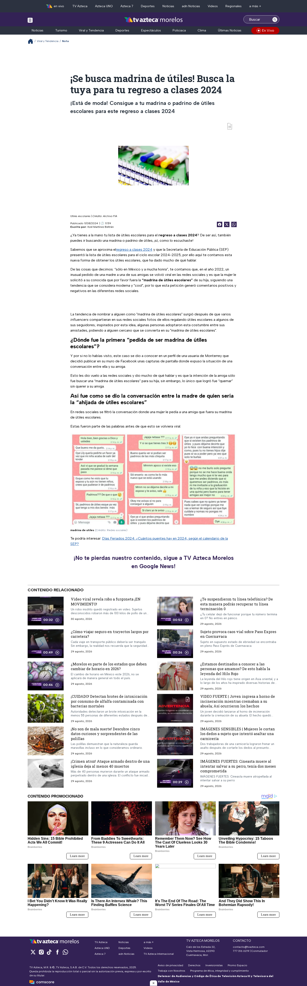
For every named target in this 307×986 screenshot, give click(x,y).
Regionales (233, 6)
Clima (202, 30)
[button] (153, 983)
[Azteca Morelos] (153, 20)
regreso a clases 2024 (134, 249)
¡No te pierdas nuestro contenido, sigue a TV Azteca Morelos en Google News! (153, 562)
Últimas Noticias (229, 30)
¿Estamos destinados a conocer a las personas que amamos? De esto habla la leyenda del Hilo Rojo (235, 669)
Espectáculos (151, 30)
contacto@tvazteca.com (249, 946)
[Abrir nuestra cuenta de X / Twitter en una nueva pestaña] (33, 952)
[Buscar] (274, 19)
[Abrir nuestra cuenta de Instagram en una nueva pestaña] (41, 952)
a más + (255, 6)
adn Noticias (191, 6)
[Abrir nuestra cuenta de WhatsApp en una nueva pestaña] (65, 952)
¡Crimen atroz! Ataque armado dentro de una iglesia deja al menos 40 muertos (110, 764)
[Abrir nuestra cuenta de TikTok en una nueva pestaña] (49, 952)
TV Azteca (79, 6)
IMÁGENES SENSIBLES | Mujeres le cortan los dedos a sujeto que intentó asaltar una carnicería (237, 734)
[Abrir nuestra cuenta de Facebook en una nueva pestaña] (57, 952)
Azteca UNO (104, 6)
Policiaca (179, 30)
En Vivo (268, 30)
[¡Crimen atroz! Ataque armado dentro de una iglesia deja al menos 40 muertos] (46, 773)
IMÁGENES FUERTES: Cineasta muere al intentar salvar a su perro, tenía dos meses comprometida (238, 766)
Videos (213, 6)
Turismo (61, 30)
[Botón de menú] (30, 20)
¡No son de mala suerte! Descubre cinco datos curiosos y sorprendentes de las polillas (105, 734)
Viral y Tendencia (91, 30)
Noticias (168, 6)
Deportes (148, 6)
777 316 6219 (241, 951)
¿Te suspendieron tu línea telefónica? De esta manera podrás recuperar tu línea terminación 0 (236, 604)
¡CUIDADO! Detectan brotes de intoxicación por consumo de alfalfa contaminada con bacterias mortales (109, 701)
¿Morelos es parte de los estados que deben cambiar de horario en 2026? (109, 666)
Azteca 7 (126, 6)
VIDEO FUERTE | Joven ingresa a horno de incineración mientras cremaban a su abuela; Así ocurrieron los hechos (237, 701)
